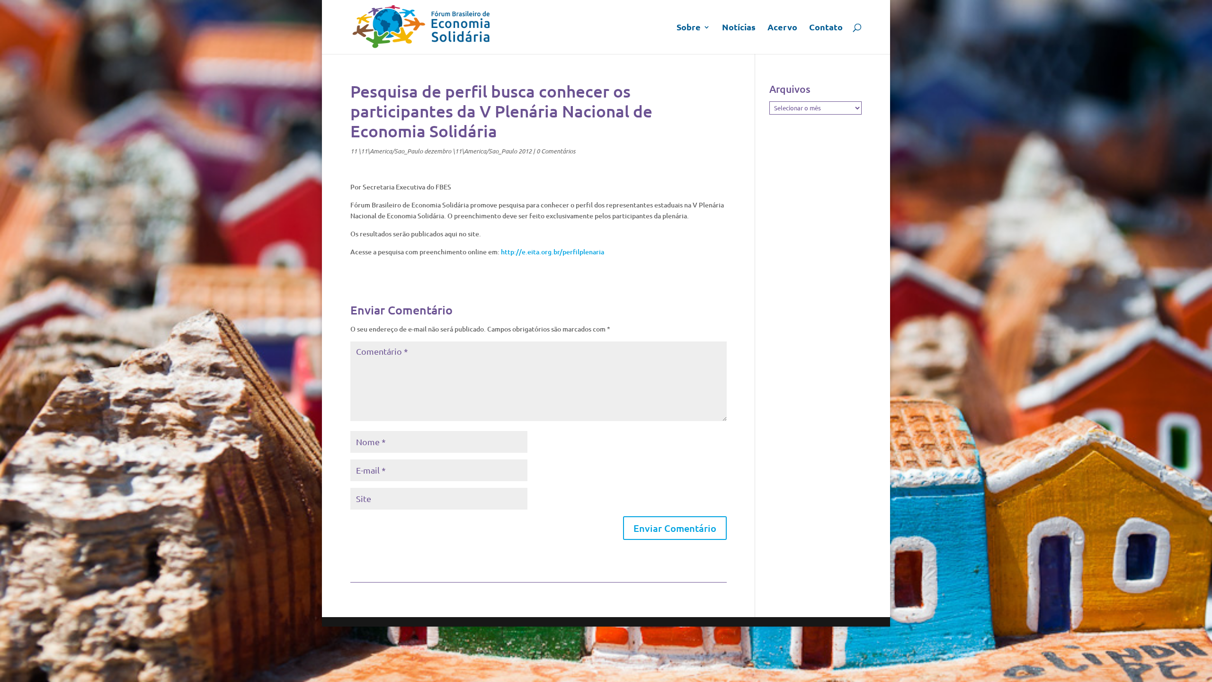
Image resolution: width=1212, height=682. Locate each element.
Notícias (739, 28)
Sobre (689, 28)
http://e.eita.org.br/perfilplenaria (552, 251)
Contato (826, 28)
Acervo (782, 28)
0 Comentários (555, 151)
